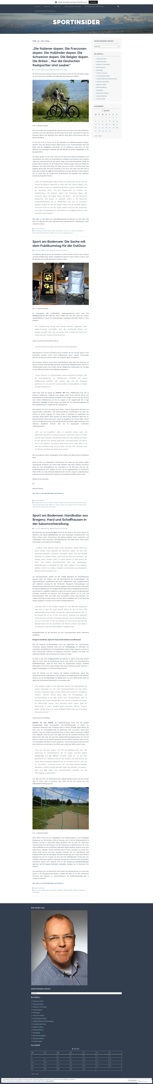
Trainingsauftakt (53, 659)
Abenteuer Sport (38, 502)
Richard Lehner (82, 504)
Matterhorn (52, 504)
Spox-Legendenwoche (50, 535)
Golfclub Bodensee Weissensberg (106, 79)
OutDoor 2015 (39, 254)
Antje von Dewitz (47, 502)
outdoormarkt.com (49, 364)
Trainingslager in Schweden (75, 647)
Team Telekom (50, 233)
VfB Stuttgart (35, 892)
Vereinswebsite (49, 678)
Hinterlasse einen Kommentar (60, 69)
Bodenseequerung (47, 890)
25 (113, 127)
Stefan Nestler (36, 506)
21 (99, 127)
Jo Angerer (72, 230)
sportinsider (76, 22)
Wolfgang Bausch (68, 233)
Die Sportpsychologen (103, 76)
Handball (70, 890)
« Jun (95, 136)
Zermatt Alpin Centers (50, 506)
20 (96, 127)
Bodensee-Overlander (103, 64)
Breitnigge (99, 70)
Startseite (37, 6)
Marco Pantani (36, 233)
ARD (35, 230)
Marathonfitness (101, 87)
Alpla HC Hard (38, 890)
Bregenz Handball (57, 890)
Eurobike (44, 402)
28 (99, 131)
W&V (73, 744)
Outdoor (57, 504)
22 (103, 127)
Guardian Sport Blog (102, 81)
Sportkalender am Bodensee (73, 6)
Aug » (100, 136)
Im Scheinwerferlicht (39, 228)
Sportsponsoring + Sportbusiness (94, 6)
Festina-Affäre (51, 230)
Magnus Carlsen (101, 84)
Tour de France (59, 233)
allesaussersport (101, 61)
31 (110, 131)
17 (110, 124)
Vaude (42, 506)
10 (110, 121)
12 (117, 121)
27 (96, 131)
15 (103, 124)
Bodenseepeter (101, 67)
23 (106, 127)
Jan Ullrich (66, 230)
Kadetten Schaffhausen (79, 890)
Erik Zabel (44, 230)
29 (103, 131)
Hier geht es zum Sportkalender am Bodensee (48, 493)
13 (96, 124)
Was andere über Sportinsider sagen (45, 11)
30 (106, 131)
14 (99, 124)
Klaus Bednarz (80, 230)
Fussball (65, 890)
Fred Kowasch (59, 230)
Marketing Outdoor (43, 504)
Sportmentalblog (101, 96)
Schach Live (57, 6)
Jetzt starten (93, 2)
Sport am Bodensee (39, 500)
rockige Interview (67, 577)
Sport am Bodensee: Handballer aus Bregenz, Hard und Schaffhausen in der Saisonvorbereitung (60, 520)
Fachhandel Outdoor (80, 502)
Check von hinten (101, 73)
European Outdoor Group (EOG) (66, 502)
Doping (39, 230)
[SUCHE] (118, 6)
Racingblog (99, 90)
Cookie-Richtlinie (49, 1081)
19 (117, 124)
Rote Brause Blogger (102, 93)
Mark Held (35, 504)
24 (110, 127)
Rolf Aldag (43, 233)
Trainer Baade (100, 99)
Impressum (47, 6)
